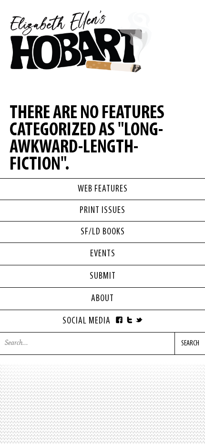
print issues (102, 210)
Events (102, 254)
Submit (103, 276)
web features (103, 189)
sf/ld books (103, 232)
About (102, 298)
